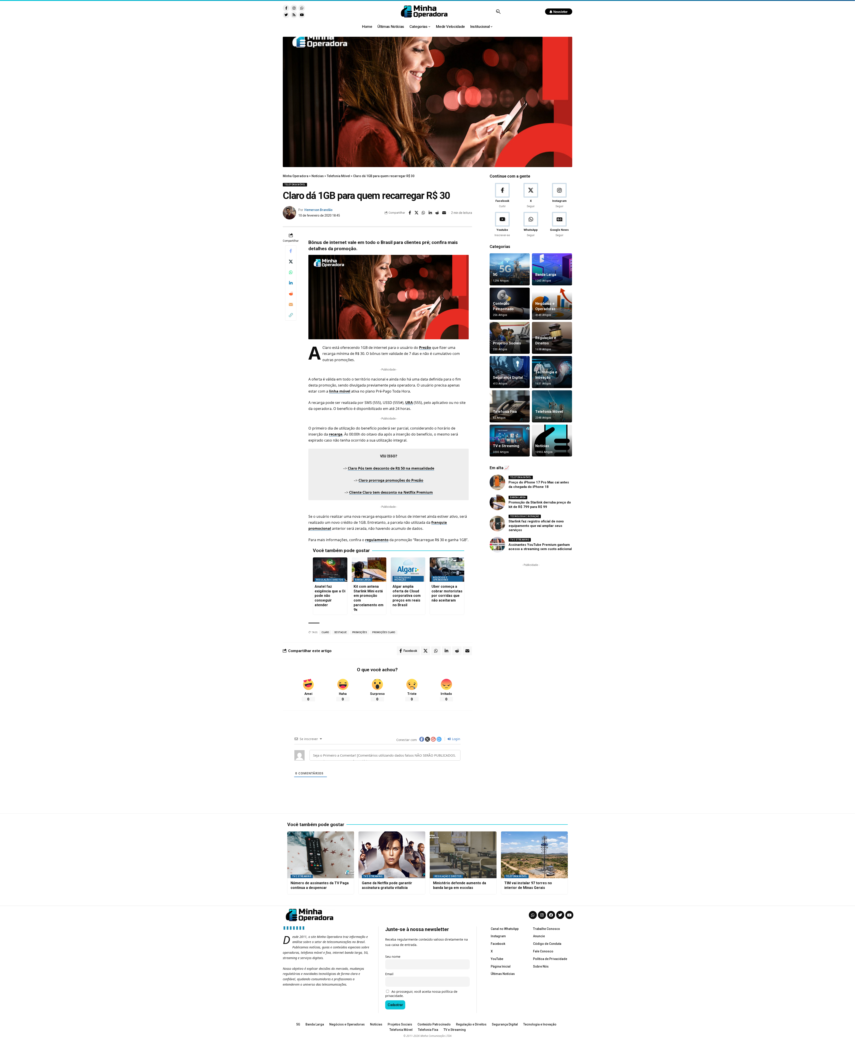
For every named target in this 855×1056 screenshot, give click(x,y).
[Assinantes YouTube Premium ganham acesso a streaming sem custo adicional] (497, 545)
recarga (335, 434)
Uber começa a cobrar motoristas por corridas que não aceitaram (447, 593)
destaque (340, 632)
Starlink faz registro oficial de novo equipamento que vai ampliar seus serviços (536, 525)
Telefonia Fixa (505, 411)
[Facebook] (502, 196)
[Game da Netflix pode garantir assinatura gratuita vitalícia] (391, 854)
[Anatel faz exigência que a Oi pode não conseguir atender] (330, 569)
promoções (359, 632)
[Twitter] (286, 15)
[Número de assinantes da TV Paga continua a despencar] (320, 854)
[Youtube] (301, 15)
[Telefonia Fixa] (510, 406)
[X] (530, 196)
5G (495, 274)
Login (455, 739)
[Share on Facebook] (410, 212)
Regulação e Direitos (329, 580)
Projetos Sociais (507, 343)
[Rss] (294, 15)
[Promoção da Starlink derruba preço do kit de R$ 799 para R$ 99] (497, 502)
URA (409, 402)
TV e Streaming (506, 446)
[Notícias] (552, 441)
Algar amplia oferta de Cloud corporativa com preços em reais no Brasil (407, 595)
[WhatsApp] (530, 224)
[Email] (444, 212)
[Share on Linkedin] (430, 212)
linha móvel (339, 391)
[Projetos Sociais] (510, 338)
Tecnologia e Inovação (402, 578)
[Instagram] (294, 8)
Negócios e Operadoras (440, 578)
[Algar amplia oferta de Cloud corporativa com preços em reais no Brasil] (408, 569)
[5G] (510, 269)
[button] (498, 11)
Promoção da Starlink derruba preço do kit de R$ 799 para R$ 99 (540, 504)
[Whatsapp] (301, 8)
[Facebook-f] (286, 8)
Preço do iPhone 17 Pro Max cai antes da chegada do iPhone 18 (539, 484)
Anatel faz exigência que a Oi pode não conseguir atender (330, 595)
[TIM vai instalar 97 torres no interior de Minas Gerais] (534, 854)
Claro (325, 632)
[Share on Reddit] (437, 212)
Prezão (425, 347)
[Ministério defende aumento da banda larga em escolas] (463, 854)
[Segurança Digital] (510, 372)
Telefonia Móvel (294, 184)
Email (389, 974)
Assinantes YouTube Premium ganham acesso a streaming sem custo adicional (540, 547)
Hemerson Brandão (318, 210)
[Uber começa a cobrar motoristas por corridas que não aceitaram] (447, 569)
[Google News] (559, 224)
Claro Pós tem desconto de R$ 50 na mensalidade (391, 468)
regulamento (377, 539)
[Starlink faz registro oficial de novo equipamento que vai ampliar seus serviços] (497, 523)
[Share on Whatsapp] (423, 212)
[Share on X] (416, 212)
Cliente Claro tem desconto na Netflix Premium (391, 492)
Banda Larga (363, 580)
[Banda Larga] (552, 269)
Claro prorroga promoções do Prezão (390, 480)
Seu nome (392, 956)
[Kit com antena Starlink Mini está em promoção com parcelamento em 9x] (369, 569)
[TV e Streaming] (510, 441)
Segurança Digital (508, 377)
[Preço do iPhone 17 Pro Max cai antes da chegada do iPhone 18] (497, 482)
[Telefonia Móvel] (552, 406)
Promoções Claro (383, 632)
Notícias (542, 446)
